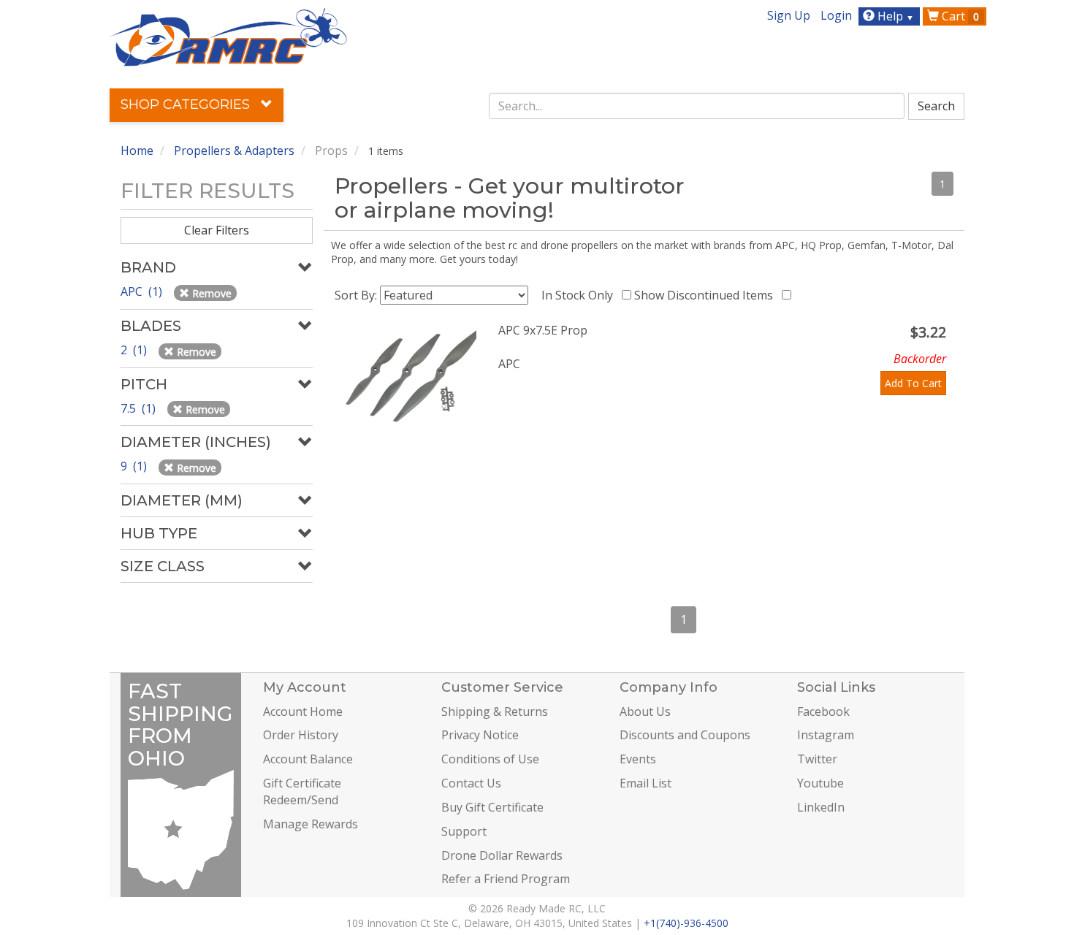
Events (638, 759)
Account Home (303, 711)
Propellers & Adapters (234, 150)
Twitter (817, 759)
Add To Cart (913, 383)
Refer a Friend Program (505, 879)
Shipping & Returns (494, 711)
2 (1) (135, 350)
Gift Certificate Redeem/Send (302, 791)
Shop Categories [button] (187, 104)
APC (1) (143, 291)
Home (137, 150)
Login (836, 15)
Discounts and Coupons (685, 735)
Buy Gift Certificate (492, 807)
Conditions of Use (490, 759)
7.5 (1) (140, 408)
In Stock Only (580, 295)
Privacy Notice (480, 735)
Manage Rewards (310, 824)
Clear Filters (216, 230)
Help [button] (894, 16)
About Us (645, 711)
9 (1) (135, 466)
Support (464, 831)
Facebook (823, 711)
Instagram (825, 735)
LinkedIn (821, 807)
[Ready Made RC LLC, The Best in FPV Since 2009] (228, 36)
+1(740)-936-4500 (686, 923)
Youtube (820, 783)
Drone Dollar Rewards (502, 855)
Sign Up (788, 15)
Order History (300, 735)
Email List (645, 783)
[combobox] (697, 106)
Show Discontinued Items (706, 295)
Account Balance (308, 759)
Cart (959, 16)
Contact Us (471, 783)
